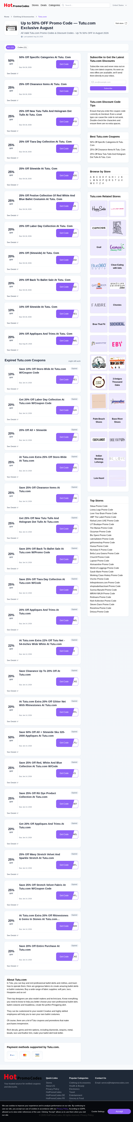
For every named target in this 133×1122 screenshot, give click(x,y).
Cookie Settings (98, 1111)
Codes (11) (22, 47)
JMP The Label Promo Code (103, 517)
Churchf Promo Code (99, 557)
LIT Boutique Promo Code (102, 524)
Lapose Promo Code (99, 561)
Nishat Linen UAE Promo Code (104, 521)
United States (118, 5)
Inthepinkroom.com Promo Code (105, 582)
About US (50, 1086)
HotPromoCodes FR (55, 1098)
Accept (119, 1111)
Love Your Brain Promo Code (103, 513)
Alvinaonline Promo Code (102, 564)
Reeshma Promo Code (100, 608)
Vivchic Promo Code (99, 579)
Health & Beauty (76, 1086)
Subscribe (108, 88)
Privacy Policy (52, 1089)
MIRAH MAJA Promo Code (102, 593)
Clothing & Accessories (23, 17)
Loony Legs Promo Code (101, 510)
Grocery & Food (76, 1098)
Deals (44, 5)
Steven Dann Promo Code (102, 604)
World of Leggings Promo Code (104, 568)
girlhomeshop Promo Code (102, 542)
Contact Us (100, 1078)
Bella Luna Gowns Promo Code (104, 553)
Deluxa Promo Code (99, 612)
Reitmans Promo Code (100, 597)
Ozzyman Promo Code (100, 532)
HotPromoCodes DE (55, 1095)
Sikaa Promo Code (99, 506)
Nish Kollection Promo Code (103, 601)
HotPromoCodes (53, 1092)
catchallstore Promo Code (102, 539)
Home (6, 17)
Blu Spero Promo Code (100, 535)
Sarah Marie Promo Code (102, 572)
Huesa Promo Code (99, 546)
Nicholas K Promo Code (101, 550)
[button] (120, 5)
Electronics (74, 1089)
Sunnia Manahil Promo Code (103, 590)
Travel (72, 1092)
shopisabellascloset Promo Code (105, 586)
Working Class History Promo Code (106, 575)
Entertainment (75, 1095)
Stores (35, 5)
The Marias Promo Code (101, 528)
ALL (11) (10, 47)
